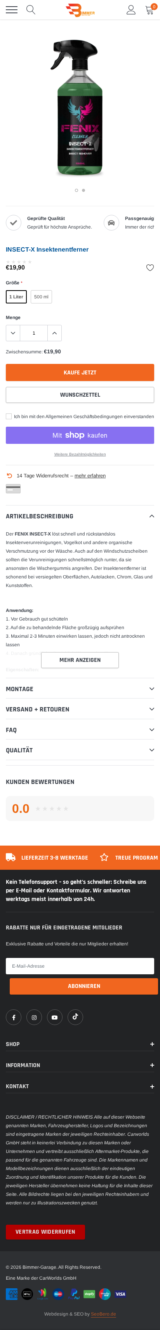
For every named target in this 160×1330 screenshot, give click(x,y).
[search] (31, 10)
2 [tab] (83, 190)
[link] (13, 1017)
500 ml (41, 297)
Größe (14, 283)
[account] (131, 9)
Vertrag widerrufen (45, 1232)
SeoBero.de (103, 1314)
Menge (13, 317)
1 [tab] (76, 190)
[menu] (11, 10)
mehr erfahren (90, 476)
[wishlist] (150, 267)
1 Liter (16, 297)
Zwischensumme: (24, 352)
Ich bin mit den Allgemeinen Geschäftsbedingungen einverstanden (83, 416)
